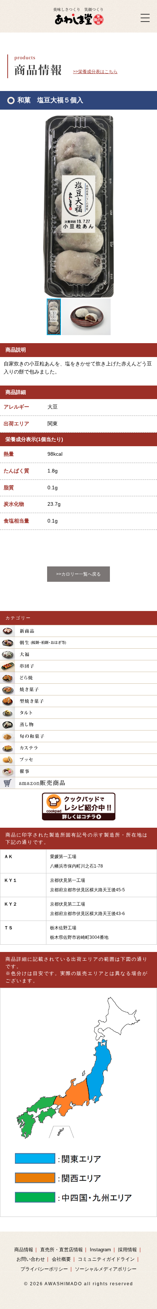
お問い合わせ (30, 1259)
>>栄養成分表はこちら (95, 71)
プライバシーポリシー (44, 1269)
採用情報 (127, 1249)
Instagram (100, 1249)
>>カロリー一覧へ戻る (78, 574)
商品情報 (23, 1249)
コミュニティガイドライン (106, 1259)
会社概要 (61, 1259)
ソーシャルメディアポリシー (106, 1269)
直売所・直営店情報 (61, 1249)
